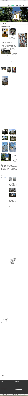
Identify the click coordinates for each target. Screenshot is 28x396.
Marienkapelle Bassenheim (9, 2)
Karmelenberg (16, 5)
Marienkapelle (12, 5)
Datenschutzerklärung (3, 389)
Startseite (8, 5)
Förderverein (23, 5)
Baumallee (20, 5)
